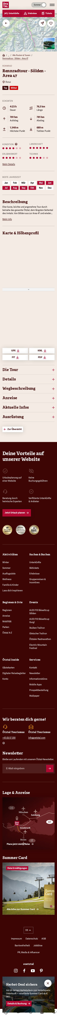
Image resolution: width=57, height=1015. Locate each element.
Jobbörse (37, 945)
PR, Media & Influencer (28, 952)
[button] (28, 369)
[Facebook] (24, 970)
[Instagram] (16, 970)
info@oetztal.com (36, 737)
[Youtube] (33, 970)
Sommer (6, 568)
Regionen (7, 610)
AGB (43, 938)
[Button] (49, 768)
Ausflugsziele (9, 573)
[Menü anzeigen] (52, 5)
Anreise (6, 615)
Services (34, 659)
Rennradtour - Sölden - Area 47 (15, 58)
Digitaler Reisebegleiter (14, 673)
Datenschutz (32, 938)
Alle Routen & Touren (21, 55)
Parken (5, 627)
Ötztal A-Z (7, 632)
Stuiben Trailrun (37, 627)
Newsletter (34, 673)
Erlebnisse (34, 573)
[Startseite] (3, 55)
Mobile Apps (35, 684)
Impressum (16, 938)
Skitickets (34, 568)
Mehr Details (8, 164)
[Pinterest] (41, 970)
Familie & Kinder (10, 585)
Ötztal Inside (10, 659)
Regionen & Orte (12, 602)
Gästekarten (8, 667)
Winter (5, 562)
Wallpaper (34, 695)
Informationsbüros (38, 679)
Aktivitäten (10, 554)
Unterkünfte (35, 562)
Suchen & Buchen (39, 554)
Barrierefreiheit (22, 945)
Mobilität (6, 621)
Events (33, 602)
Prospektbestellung (38, 690)
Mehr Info (7, 219)
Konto (5, 679)
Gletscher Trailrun (38, 633)
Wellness (6, 579)
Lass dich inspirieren (12, 590)
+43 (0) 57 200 (9, 737)
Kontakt (33, 667)
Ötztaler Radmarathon (40, 639)
